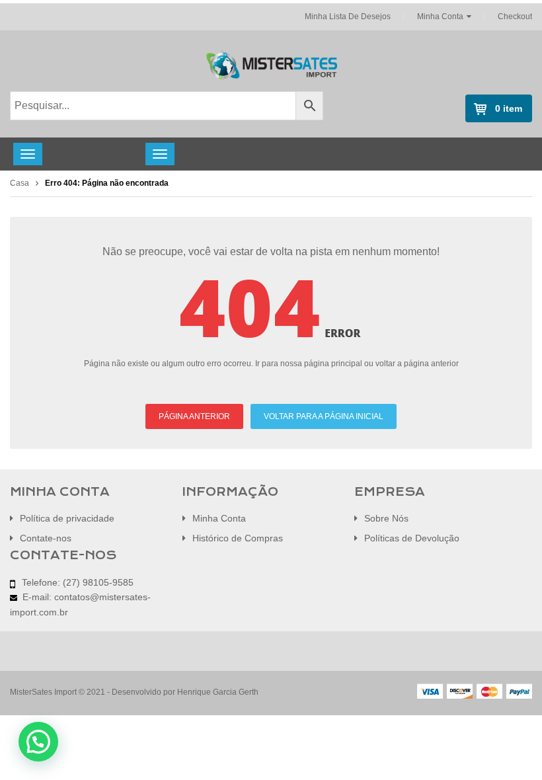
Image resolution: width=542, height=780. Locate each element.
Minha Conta (440, 16)
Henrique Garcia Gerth (217, 692)
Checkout (515, 16)
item (508, 108)
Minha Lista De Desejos (348, 16)
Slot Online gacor (207, 638)
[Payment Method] (429, 691)
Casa (19, 183)
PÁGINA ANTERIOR (194, 416)
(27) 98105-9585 (98, 582)
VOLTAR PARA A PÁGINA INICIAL (323, 416)
